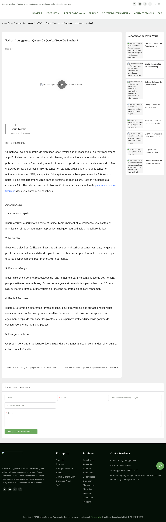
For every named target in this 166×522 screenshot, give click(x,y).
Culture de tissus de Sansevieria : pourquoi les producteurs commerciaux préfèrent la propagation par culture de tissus (153, 83)
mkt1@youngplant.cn (126, 460)
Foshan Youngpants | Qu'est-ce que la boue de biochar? (69, 23)
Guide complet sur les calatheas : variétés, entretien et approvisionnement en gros (153, 106)
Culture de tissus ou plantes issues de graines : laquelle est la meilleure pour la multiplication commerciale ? (153, 162)
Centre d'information (24, 23)
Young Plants (7, 23)
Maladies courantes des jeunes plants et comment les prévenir (153, 121)
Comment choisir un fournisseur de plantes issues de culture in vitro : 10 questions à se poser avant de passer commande (153, 45)
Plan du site (96, 517)
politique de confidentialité (115, 517)
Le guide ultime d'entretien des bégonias (151, 151)
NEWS (39, 23)
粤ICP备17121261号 (134, 517)
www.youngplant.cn (80, 517)
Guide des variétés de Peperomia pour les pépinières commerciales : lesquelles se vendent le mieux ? (153, 65)
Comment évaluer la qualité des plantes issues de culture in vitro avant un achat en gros (153, 135)
